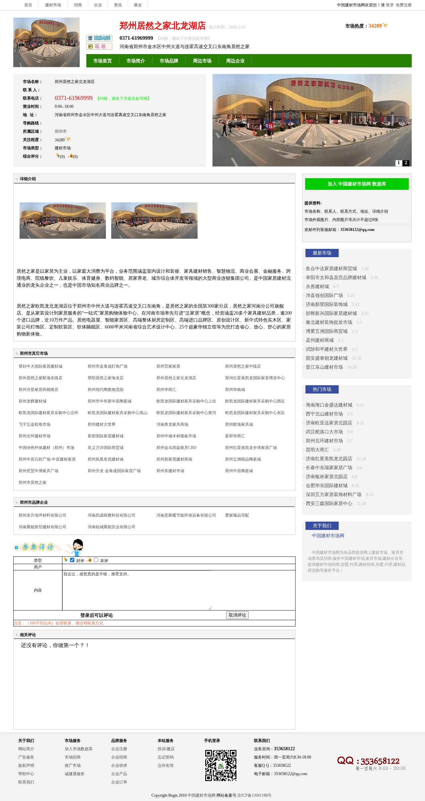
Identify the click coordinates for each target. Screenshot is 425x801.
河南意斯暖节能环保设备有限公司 (186, 515)
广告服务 (26, 757)
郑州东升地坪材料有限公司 (42, 515)
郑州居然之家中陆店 (243, 366)
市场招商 (73, 757)
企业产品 (119, 773)
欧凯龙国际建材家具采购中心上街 (186, 401)
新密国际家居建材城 (106, 436)
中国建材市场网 (201, 795)
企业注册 (119, 749)
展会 (138, 5)
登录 (390, 5)
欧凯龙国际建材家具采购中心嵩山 (117, 412)
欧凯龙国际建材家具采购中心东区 (255, 412)
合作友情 (166, 765)
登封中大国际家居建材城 (40, 366)
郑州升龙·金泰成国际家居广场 (114, 471)
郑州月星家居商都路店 (38, 389)
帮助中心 (26, 773)
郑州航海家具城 (239, 424)
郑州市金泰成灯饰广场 (108, 366)
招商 (78, 5)
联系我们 (26, 782)
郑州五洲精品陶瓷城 (243, 459)
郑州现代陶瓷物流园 (106, 389)
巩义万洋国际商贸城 (106, 447)
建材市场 (53, 5)
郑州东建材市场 (170, 471)
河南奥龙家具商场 (172, 424)
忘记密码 (166, 757)
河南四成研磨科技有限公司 (111, 515)
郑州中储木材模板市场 (176, 436)
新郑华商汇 (235, 436)
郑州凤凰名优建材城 (106, 459)
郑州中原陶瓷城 (239, 471)
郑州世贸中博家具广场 (38, 471)
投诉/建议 (166, 749)
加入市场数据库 (79, 749)
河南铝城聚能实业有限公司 (111, 527)
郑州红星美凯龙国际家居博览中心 (255, 378)
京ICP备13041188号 (254, 795)
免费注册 (404, 5)
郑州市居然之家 (32, 482)
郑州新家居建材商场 (174, 459)
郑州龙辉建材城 (32, 401)
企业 (98, 5)
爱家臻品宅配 (237, 515)
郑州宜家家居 (168, 366)
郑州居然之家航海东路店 (40, 378)
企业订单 (119, 782)
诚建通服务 (75, 773)
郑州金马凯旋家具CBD (176, 447)
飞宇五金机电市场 (34, 424)
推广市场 (73, 765)
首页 (28, 5)
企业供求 (119, 765)
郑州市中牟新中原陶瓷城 (109, 401)
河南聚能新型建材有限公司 (42, 527)
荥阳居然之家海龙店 (106, 378)
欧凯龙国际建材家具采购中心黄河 (186, 412)
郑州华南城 (235, 389)
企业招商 (119, 757)
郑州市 (61, 131)
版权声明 (26, 765)
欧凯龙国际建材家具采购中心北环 (48, 412)
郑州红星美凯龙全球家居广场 (251, 447)
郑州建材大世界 (102, 424)
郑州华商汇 (166, 389)
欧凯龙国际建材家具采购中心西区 (255, 401)
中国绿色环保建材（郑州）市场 (46, 447)
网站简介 (26, 749)
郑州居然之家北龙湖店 (176, 378)
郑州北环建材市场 (34, 436)
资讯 (118, 5)
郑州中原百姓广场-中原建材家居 (47, 459)
